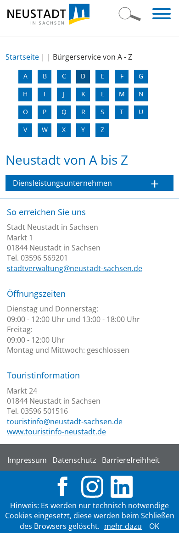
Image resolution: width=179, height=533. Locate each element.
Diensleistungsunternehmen (62, 183)
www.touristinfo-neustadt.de (56, 432)
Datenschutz (74, 460)
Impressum (27, 460)
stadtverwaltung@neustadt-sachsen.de (74, 268)
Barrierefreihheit (131, 460)
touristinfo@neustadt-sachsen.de (65, 421)
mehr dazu (123, 526)
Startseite (22, 57)
